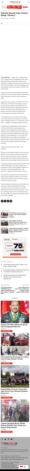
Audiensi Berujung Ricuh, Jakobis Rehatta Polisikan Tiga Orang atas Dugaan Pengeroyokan (18, 230)
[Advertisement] (15, 61)
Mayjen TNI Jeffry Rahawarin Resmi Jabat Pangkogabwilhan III (14, 326)
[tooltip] (2, 201)
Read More (6, 331)
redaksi (6, 18)
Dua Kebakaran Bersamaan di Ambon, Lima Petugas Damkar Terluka (18, 214)
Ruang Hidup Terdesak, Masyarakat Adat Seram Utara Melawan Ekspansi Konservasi (18, 222)
